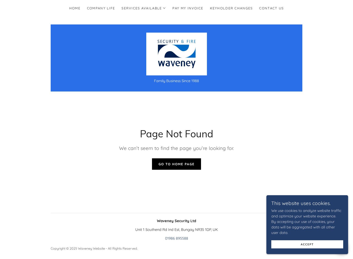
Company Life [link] (101, 8)
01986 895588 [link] (176, 238)
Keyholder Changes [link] (231, 8)
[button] (144, 8)
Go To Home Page (176, 164)
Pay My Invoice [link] (187, 8)
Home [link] (74, 8)
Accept (307, 244)
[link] (176, 53)
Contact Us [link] (271, 8)
